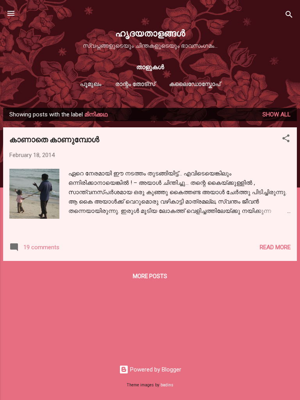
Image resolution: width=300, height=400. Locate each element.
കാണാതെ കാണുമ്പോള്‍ (54, 139)
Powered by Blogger (155, 369)
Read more (275, 247)
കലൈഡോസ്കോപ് (194, 84)
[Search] (289, 16)
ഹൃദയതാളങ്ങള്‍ (150, 33)
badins (167, 385)
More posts (150, 276)
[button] (286, 140)
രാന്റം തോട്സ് (135, 84)
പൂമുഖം (90, 84)
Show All (276, 114)
